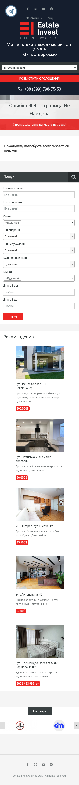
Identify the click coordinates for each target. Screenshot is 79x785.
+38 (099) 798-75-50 (42, 89)
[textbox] (25, 222)
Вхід (50, 18)
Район (7, 216)
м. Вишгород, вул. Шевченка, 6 (36, 526)
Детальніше (23, 401)
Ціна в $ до (10, 299)
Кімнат (7, 271)
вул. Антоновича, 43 (29, 594)
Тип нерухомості (14, 244)
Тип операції (11, 230)
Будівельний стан (15, 257)
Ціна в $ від (10, 285)
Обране (34, 18)
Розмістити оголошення (39, 78)
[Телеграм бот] (11, 12)
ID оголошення (12, 202)
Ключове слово (13, 188)
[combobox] (39, 222)
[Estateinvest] (39, 30)
